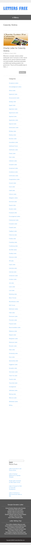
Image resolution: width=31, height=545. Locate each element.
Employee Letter (13, 212)
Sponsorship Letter (13, 361)
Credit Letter (12, 190)
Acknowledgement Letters (15, 87)
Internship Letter (13, 268)
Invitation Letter (12, 279)
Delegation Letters (13, 198)
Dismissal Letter (13, 201)
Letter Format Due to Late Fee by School (15, 469)
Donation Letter (12, 209)
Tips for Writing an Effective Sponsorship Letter (15, 533)
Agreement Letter (13, 94)
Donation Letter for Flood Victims (15, 512)
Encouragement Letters (14, 216)
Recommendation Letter (14, 327)
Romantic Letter (13, 346)
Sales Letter (12, 349)
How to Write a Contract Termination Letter (15, 532)
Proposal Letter (12, 323)
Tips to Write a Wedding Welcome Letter (15, 524)
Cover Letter (12, 187)
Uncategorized (12, 386)
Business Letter (13, 138)
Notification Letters (13, 309)
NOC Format (12, 305)
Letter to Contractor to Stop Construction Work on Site (15, 494)
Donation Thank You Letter (15, 516)
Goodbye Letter (12, 253)
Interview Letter (12, 272)
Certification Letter (13, 149)
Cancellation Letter (13, 142)
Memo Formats (12, 298)
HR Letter (11, 261)
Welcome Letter (13, 398)
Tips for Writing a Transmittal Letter (15, 527)
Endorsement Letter (13, 220)
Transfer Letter (12, 379)
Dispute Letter (12, 205)
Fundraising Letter (13, 246)
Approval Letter (12, 124)
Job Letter (11, 283)
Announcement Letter (14, 98)
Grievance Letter (13, 257)
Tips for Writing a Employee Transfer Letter (15, 529)
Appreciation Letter (13, 120)
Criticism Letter (12, 194)
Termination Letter (13, 372)
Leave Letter (12, 286)
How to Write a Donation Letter (15, 517)
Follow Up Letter (13, 235)
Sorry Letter (12, 357)
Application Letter (13, 109)
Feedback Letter (13, 231)
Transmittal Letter (13, 383)
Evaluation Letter (13, 224)
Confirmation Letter (13, 175)
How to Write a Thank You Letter (15, 530)
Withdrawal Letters (13, 401)
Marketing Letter (13, 294)
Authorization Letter (13, 127)
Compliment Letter (13, 168)
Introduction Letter (13, 275)
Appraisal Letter (13, 116)
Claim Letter (12, 157)
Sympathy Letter (13, 368)
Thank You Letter (13, 375)
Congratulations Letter (14, 179)
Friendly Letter (12, 238)
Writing (10, 405)
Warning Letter (12, 394)
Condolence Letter (13, 172)
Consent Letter (12, 183)
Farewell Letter (12, 227)
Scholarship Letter (13, 353)
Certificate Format (13, 146)
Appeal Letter (12, 105)
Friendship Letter (13, 242)
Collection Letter (13, 161)
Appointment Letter (13, 112)
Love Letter (11, 290)
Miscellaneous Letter (14, 301)
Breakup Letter (12, 135)
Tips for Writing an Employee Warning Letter (15, 526)
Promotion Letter (13, 320)
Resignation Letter (13, 338)
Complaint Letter (13, 164)
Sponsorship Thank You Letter (15, 509)
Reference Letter (13, 331)
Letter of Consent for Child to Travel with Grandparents (15, 487)
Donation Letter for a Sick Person (15, 511)
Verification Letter (13, 390)
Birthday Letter (12, 131)
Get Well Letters (13, 249)
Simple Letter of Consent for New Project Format (15, 481)
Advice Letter (12, 90)
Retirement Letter (13, 342)
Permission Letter (13, 316)
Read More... (22, 72)
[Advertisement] (15, 435)
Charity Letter (12, 153)
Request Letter (12, 335)
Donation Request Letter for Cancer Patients (15, 514)
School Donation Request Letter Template (15, 508)
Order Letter (12, 312)
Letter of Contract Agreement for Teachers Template (15, 475)
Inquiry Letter (12, 264)
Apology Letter (12, 101)
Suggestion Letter (13, 364)
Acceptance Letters (13, 83)
